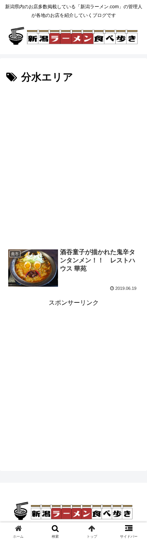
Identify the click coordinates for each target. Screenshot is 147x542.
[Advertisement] (73, 164)
